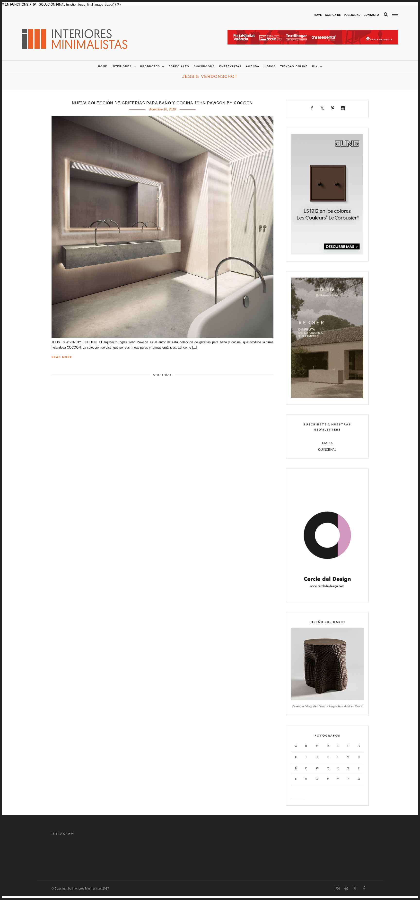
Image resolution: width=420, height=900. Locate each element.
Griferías (162, 374)
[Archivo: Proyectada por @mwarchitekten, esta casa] (190, 853)
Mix (315, 66)
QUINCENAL (327, 449)
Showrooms (204, 66)
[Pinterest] (332, 108)
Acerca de (333, 14)
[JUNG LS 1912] (327, 253)
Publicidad (352, 14)
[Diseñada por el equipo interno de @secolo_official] (70, 853)
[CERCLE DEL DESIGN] (327, 594)
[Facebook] (312, 108)
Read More (62, 357)
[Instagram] (343, 108)
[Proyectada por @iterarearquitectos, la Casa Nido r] (310, 853)
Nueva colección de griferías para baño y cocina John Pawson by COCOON (162, 103)
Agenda (252, 66)
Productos (150, 66)
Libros (270, 66)
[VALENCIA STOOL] (327, 699)
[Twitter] (322, 108)
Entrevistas (230, 66)
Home (318, 14)
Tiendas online (294, 66)
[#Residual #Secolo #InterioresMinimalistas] (110, 853)
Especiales (179, 66)
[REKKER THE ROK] (327, 397)
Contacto (371, 14)
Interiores (122, 66)
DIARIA (327, 443)
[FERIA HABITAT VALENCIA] (313, 32)
